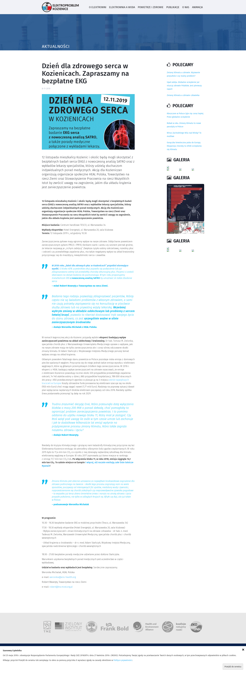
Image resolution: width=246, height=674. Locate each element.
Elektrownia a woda (122, 7)
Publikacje (172, 7)
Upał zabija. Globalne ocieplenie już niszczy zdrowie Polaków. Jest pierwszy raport (184, 85)
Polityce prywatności (122, 660)
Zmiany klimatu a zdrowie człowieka (183, 95)
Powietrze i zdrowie (150, 7)
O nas (185, 7)
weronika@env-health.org (63, 577)
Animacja (197, 7)
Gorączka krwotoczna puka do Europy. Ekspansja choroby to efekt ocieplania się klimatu (184, 146)
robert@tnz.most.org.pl (61, 587)
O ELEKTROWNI (97, 7)
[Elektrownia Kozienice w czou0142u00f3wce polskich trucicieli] (185, 167)
